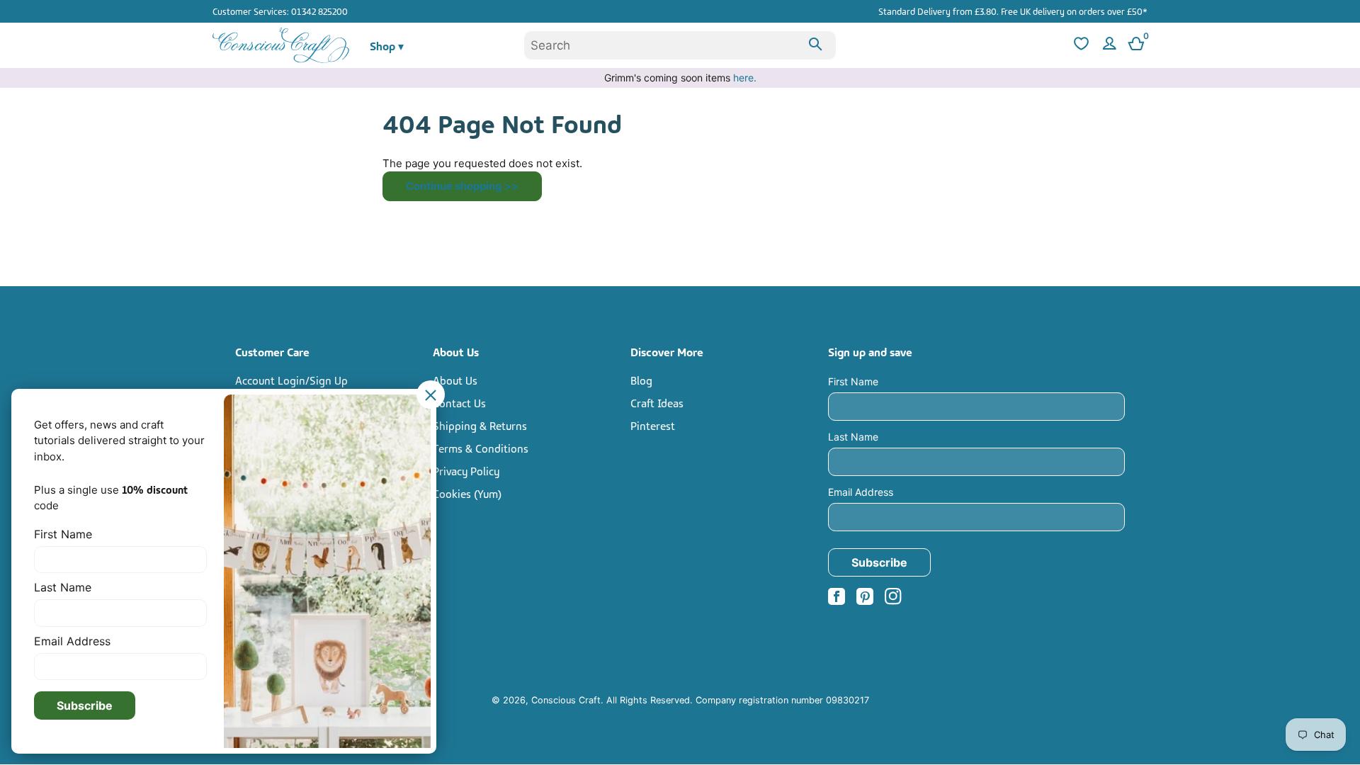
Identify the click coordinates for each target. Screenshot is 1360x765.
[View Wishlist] (1079, 46)
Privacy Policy (466, 470)
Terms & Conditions (480, 447)
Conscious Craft (566, 700)
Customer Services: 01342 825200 (280, 11)
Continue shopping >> (462, 186)
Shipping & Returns (480, 425)
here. (744, 78)
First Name (853, 381)
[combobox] (680, 45)
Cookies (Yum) (467, 493)
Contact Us (459, 402)
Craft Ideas (657, 402)
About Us (455, 379)
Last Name (853, 437)
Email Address (860, 492)
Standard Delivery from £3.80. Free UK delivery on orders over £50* (1013, 11)
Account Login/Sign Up (291, 379)
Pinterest (652, 425)
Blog (641, 379)
